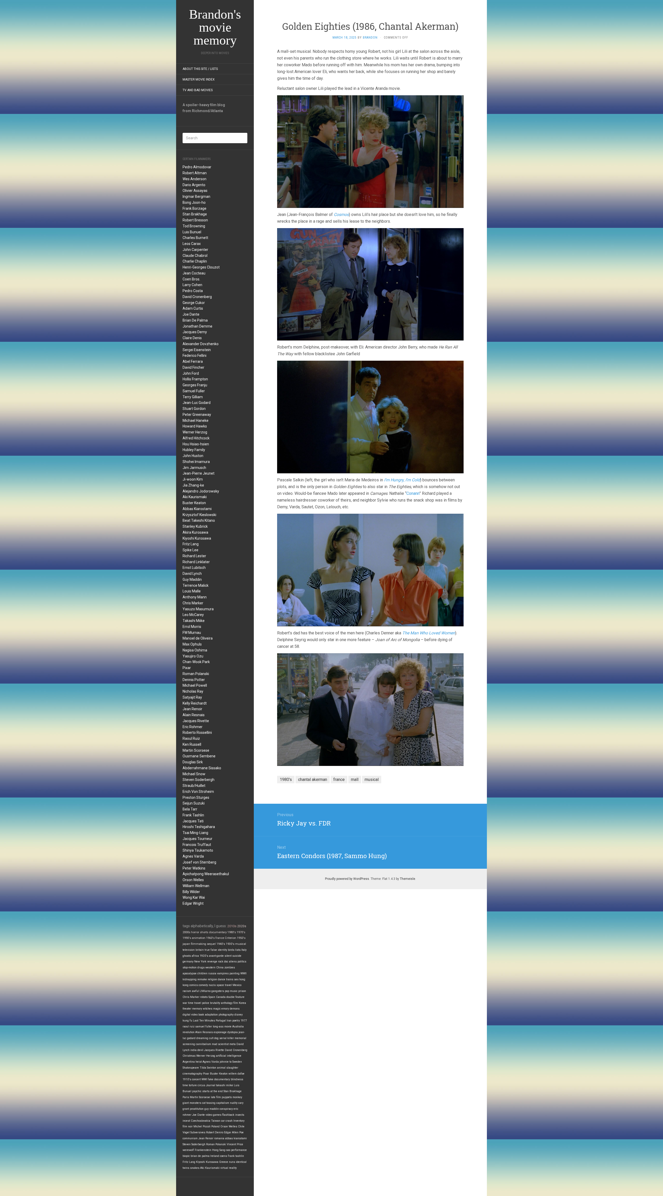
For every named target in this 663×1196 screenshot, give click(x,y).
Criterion (230, 938)
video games (213, 1115)
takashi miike (224, 1085)
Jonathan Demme (197, 326)
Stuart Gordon (194, 409)
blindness (237, 1079)
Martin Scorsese (196, 750)
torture (193, 1085)
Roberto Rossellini (197, 732)
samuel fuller (203, 1026)
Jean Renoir (192, 709)
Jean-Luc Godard (197, 403)
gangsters (217, 991)
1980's (231, 932)
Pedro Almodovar (197, 167)
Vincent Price (235, 1144)
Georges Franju (195, 385)
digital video (190, 1014)
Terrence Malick (195, 585)
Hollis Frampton (195, 379)
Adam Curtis (193, 308)
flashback (228, 1115)
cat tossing (208, 1103)
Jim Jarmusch (194, 468)
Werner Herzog (195, 432)
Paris (186, 1097)
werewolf (188, 1150)
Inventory (238, 1120)
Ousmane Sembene (199, 756)
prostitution (197, 1109)
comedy (203, 985)
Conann (412, 493)
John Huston (193, 456)
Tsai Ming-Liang (195, 833)
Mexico (237, 985)
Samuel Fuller (194, 391)
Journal (210, 1085)
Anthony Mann (195, 597)
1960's (210, 938)
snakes (194, 1168)
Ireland (214, 1156)
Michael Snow (194, 774)
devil (200, 1050)
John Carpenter (195, 250)
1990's (187, 938)
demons (235, 1008)
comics (193, 985)
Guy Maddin (192, 579)
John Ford (191, 373)
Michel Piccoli (202, 1126)
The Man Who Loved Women (428, 632)
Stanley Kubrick (195, 526)
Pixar (187, 668)
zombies (229, 967)
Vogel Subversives (194, 1132)
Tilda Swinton (208, 1067)
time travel (194, 1003)
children (202, 973)
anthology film (229, 1003)
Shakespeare (191, 1067)
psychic (196, 1091)
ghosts (187, 956)
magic (217, 1008)
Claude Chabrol (195, 255)
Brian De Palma (195, 320)
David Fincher (193, 367)
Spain (211, 997)
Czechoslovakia (200, 1120)
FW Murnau (192, 632)
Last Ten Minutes (204, 1020)
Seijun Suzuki (194, 803)
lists (238, 950)
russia (212, 973)
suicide (236, 956)
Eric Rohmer (193, 727)
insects (239, 1115)
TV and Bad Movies (198, 90)
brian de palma (200, 1156)
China (220, 967)
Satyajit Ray (192, 697)
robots (204, 997)
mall (354, 779)
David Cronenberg (197, 297)
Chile (241, 1126)
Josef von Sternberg (199, 862)
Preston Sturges (196, 797)
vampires (223, 973)
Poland (215, 1126)
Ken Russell (192, 744)
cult (211, 1038)
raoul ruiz (188, 1026)
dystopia (232, 1032)
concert (196, 1079)
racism (187, 991)
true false (211, 950)
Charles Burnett (195, 238)
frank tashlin (236, 1156)
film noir (188, 1126)
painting (234, 973)
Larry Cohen (192, 285)
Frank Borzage (194, 208)
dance (221, 979)
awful (195, 991)
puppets (227, 1097)
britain (200, 950)
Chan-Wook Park (196, 662)
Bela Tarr (190, 809)
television (189, 950)
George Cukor (194, 303)
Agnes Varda (193, 856)
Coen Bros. (191, 279)
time (185, 1085)
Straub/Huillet (194, 786)
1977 (244, 1020)
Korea (242, 1003)
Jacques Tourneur (197, 839)
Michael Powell (195, 685)
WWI (204, 1079)
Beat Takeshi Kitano (199, 520)
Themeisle (407, 879)
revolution (188, 1032)
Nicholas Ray (193, 691)
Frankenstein (203, 1150)
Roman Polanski (196, 674)
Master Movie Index (199, 79)
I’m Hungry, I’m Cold (402, 479)
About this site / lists (200, 69)
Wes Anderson (194, 179)
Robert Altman (195, 173)
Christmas (189, 1055)
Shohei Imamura (196, 462)
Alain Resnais (194, 715)
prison (242, 991)
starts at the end (212, 1091)
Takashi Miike (194, 621)
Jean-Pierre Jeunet (198, 473)
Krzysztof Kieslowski (199, 515)
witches (207, 1008)
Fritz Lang (191, 544)
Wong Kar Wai (194, 897)
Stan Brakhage (195, 214)
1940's (221, 944)
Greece (223, 1162)
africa (195, 956)
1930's (230, 944)
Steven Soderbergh (198, 780)
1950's (241, 938)
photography (226, 1014)
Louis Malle (192, 591)
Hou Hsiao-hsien (196, 444)
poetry (236, 1020)
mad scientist (220, 1044)
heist (199, 1061)
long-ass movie (222, 1026)
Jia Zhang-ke (193, 485)
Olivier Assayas (195, 191)
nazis (212, 985)
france (219, 938)
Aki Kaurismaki (195, 497)
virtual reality (228, 1168)
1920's (204, 956)
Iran (229, 1020)
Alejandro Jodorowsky (201, 491)
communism (190, 1138)
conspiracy (226, 1109)
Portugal (221, 1020)
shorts (204, 932)
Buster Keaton (194, 503)
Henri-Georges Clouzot (201, 267)
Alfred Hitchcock (196, 438)
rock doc (223, 961)
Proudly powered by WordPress (347, 879)
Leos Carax (192, 244)
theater (187, 1008)
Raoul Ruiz (191, 738)
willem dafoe (236, 1073)
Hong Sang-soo (221, 1150)
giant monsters (192, 1103)
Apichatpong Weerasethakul (206, 874)
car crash (227, 1120)
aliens (233, 961)
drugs (201, 967)
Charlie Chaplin (195, 261)
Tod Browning (194, 226)
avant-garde (216, 956)
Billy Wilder (191, 892)
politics (241, 961)
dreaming (202, 1038)
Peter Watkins (194, 868)
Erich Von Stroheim (198, 791)
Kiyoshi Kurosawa (197, 538)
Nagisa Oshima (195, 650)
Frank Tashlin (193, 815)
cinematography (192, 1073)
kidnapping (190, 979)
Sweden (237, 1061)
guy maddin (211, 1109)
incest (186, 1120)
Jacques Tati (193, 821)
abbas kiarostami (236, 1138)
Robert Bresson (195, 220)
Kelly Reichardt (195, 703)
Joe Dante (191, 314)
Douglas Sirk (193, 762)
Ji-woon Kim (193, 479)
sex (236, 979)
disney (238, 1014)
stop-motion (190, 967)
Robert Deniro (214, 1132)
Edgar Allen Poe (234, 1132)
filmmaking (198, 944)
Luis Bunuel (192, 232)
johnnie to (226, 1061)
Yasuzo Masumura (198, 609)
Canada (221, 997)
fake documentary (219, 1079)
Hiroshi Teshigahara (199, 827)
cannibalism (203, 1044)
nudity (233, 1103)
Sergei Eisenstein (197, 350)
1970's (241, 932)
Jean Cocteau (194, 273)
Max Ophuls (192, 644)
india (193, 1050)
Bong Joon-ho (194, 202)
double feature (235, 997)
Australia (238, 1026)
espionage (220, 1032)
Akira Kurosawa (195, 532)
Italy (244, 950)
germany (188, 961)
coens (223, 1156)
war (185, 1003)
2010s (231, 926)
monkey (237, 1097)
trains (229, 979)
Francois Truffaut (197, 845)
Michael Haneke (195, 420)
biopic (186, 1156)
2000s (186, 932)
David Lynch (192, 573)
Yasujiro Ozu (193, 656)
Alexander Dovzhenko (201, 344)
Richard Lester (194, 556)
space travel (224, 985)
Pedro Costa (193, 291)
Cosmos (341, 214)
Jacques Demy (195, 332)
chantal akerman (312, 779)
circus (201, 1085)
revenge (212, 961)
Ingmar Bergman (196, 196)
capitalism (222, 1103)
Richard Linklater (196, 562)
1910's (187, 1079)
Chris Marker (193, 603)
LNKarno (205, 991)
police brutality (211, 1003)
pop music (231, 991)
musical (240, 944)
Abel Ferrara (193, 361)
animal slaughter (227, 1067)
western (210, 967)
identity (222, 950)
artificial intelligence (228, 1055)
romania (219, 1138)
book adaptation (208, 1014)
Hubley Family (194, 450)
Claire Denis (192, 338)
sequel (211, 944)
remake (202, 979)
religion (212, 979)
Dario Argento (194, 185)
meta (232, 1044)
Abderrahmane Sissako (202, 768)
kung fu (187, 1020)
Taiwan (215, 1120)
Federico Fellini (194, 355)
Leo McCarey (193, 615)
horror (195, 932)
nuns (232, 1162)
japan (186, 944)
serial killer (226, 1038)
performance (239, 1150)
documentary (218, 932)
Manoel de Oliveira (198, 638)
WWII (243, 973)
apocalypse (190, 973)
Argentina (189, 1061)
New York (200, 961)
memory (197, 1008)
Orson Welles (193, 880)
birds (231, 950)
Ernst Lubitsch (194, 568)
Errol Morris (192, 627)
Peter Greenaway (197, 414)
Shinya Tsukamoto (198, 850)
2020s (241, 926)
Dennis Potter (194, 680)
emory (225, 1008)
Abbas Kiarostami (197, 509)
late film (216, 1097)
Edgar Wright (193, 903)
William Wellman (196, 886)
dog (216, 1038)
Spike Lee (190, 550)
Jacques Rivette (196, 721)
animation (198, 938)
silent (228, 956)
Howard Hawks (195, 426)
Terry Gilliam (193, 397)
